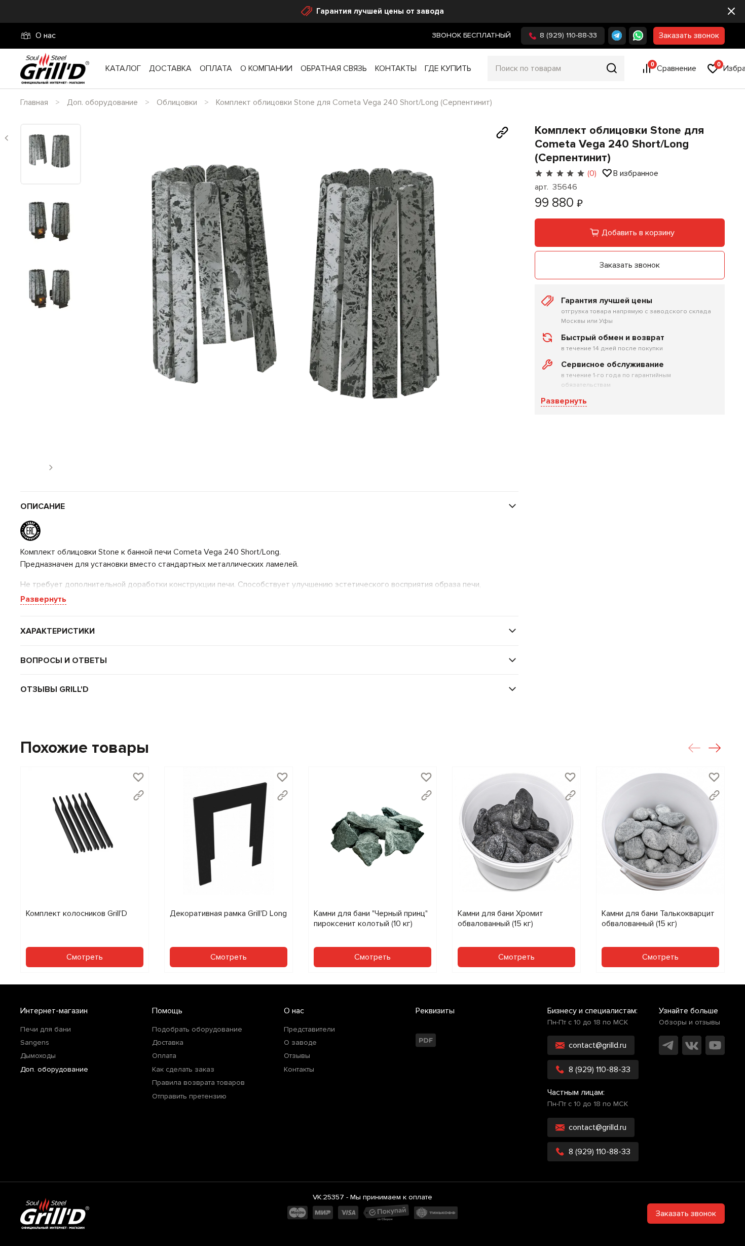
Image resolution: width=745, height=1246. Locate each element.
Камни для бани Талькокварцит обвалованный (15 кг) (658, 918)
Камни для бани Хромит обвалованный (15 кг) (500, 918)
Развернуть (564, 401)
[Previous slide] (7, 138)
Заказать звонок (689, 35)
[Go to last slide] (105, 302)
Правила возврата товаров (198, 1082)
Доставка (170, 68)
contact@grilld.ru (597, 1045)
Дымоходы (38, 1055)
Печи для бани (45, 1029)
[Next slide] (502, 302)
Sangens (34, 1042)
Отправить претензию (189, 1096)
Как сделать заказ (183, 1069)
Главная (34, 102)
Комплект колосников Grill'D (76, 913)
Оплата (216, 68)
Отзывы (297, 1055)
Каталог (123, 68)
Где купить (448, 68)
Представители (309, 1029)
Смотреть (84, 957)
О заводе (300, 1042)
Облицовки (177, 102)
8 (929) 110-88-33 (568, 35)
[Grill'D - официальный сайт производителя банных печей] (54, 1213)
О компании (266, 68)
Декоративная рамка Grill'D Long (228, 913)
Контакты (396, 68)
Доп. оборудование (102, 102)
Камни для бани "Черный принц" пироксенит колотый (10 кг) (371, 918)
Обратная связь (334, 68)
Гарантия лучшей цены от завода (380, 11)
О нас (45, 35)
